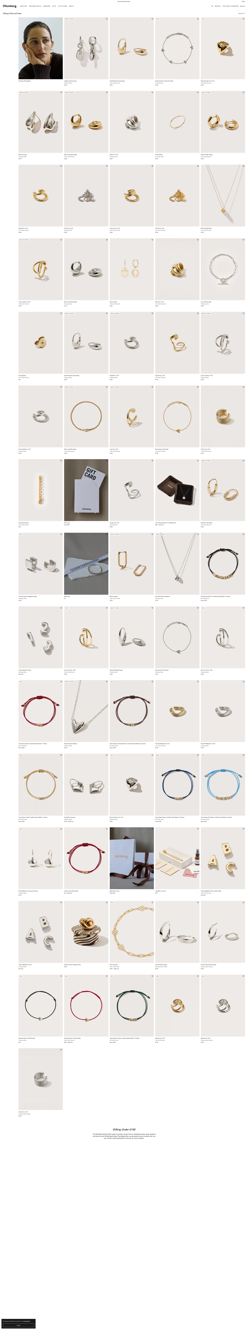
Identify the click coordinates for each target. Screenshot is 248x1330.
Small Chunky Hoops (207, 154)
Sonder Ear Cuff (160, 375)
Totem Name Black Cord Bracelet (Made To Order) (215, 596)
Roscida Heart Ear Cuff (207, 81)
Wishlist (218, 6)
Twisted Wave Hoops (161, 964)
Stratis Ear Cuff (205, 449)
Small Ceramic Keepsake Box (72, 964)
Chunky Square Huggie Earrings (28, 596)
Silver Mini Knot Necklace (162, 596)
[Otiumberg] (10, 6)
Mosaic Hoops (114, 596)
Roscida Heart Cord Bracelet (27, 1038)
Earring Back (22, 375)
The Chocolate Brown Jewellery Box (165, 522)
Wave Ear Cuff (114, 154)
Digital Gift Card (114, 891)
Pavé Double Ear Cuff (25, 449)
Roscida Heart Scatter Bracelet (164, 81)
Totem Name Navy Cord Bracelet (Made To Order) (169, 817)
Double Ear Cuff (23, 228)
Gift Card (67, 522)
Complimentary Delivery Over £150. (124, 1)
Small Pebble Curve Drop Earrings (28, 891)
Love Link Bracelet (206, 302)
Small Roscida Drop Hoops (117, 81)
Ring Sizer (67, 596)
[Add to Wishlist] (106, 19)
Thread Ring (158, 154)
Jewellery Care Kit (160, 891)
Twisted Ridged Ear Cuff (162, 743)
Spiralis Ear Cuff (160, 1038)
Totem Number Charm (25, 670)
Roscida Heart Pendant (70, 743)
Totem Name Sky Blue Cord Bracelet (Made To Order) (216, 817)
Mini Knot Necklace (206, 228)
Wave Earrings (23, 154)
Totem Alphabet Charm (25, 964)
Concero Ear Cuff (115, 228)
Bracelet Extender (24, 522)
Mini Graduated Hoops (70, 154)
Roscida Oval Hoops (206, 522)
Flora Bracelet (114, 964)
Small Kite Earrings (69, 817)
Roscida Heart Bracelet (161, 449)
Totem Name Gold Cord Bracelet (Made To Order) (33, 817)
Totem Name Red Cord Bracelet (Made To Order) (33, 743)
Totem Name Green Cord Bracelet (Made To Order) (124, 1038)
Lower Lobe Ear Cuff (24, 302)
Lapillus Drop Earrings (70, 81)
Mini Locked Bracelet (70, 449)
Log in (243, 1)
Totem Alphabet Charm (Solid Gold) (211, 891)
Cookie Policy (26, 1321)
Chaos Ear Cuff (68, 228)
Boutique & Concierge (231, 6)
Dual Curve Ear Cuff (70, 670)
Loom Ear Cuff (114, 449)
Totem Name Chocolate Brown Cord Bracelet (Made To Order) (128, 743)
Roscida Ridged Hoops (116, 670)
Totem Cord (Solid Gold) (71, 891)
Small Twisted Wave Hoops (208, 964)
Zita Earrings (113, 302)
